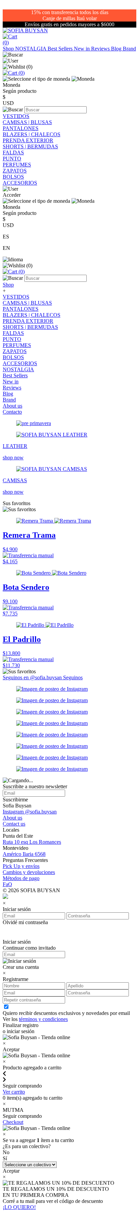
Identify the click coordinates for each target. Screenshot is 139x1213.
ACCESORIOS (20, 183)
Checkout (13, 1122)
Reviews (101, 48)
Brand (129, 48)
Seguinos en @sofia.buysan (33, 677)
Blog (117, 48)
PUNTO (12, 158)
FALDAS (13, 152)
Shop (9, 48)
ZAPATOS (15, 171)
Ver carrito (14, 1092)
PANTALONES (20, 128)
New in (82, 48)
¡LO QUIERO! (19, 1207)
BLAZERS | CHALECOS (31, 134)
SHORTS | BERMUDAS (30, 146)
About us (12, 406)
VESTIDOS (16, 116)
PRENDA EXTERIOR (28, 140)
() (21, 73)
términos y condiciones (43, 1019)
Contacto (12, 412)
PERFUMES (17, 164)
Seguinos (73, 677)
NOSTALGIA (31, 48)
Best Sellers (61, 48)
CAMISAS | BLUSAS (27, 122)
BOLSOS (13, 177)
